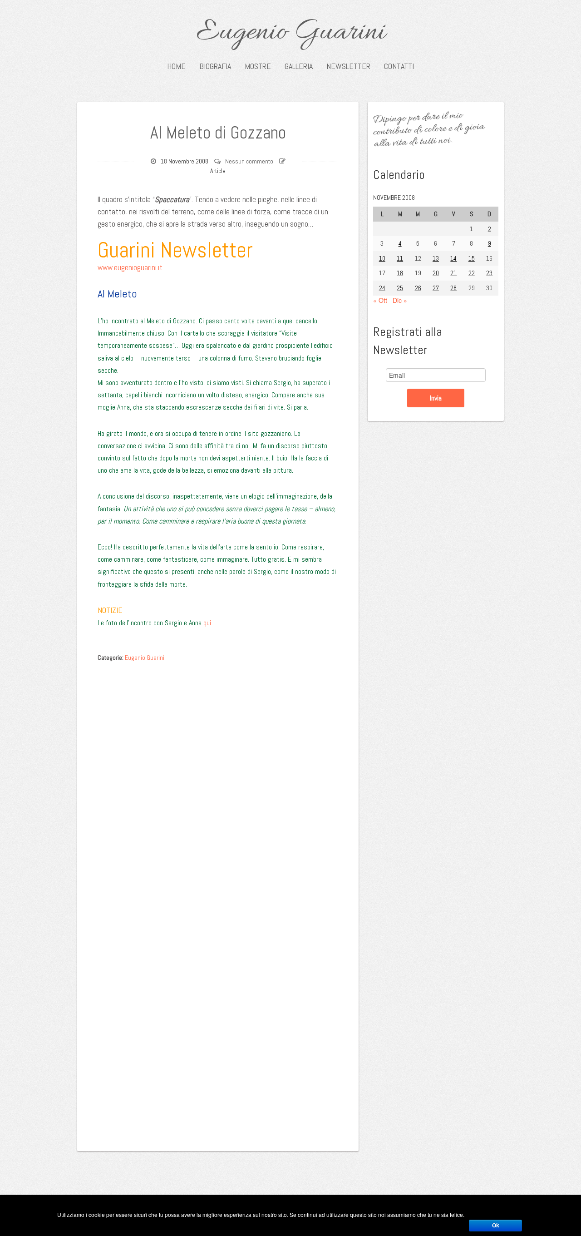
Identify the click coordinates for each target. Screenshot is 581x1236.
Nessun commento (249, 161)
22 (471, 273)
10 (382, 258)
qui (207, 623)
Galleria (299, 66)
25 (400, 288)
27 (436, 288)
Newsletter (348, 66)
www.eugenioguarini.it (130, 267)
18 (400, 273)
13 (436, 258)
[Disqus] (218, 781)
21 (453, 273)
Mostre (258, 66)
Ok (495, 1225)
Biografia (215, 66)
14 (453, 258)
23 (489, 273)
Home (176, 66)
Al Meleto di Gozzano (218, 132)
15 (471, 258)
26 (418, 288)
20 (436, 273)
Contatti (399, 66)
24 (382, 288)
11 (400, 258)
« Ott (380, 300)
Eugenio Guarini (290, 33)
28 (453, 288)
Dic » (400, 300)
